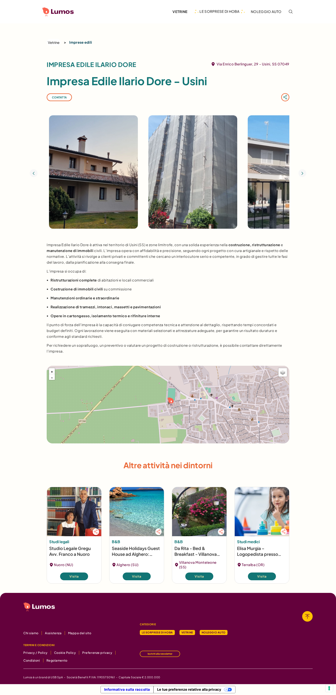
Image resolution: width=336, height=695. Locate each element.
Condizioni (31, 660)
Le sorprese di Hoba (157, 632)
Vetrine (54, 42)
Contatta (59, 97)
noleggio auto (266, 12)
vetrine (179, 12)
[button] (170, 401)
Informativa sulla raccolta (127, 689)
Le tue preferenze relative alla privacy (189, 689)
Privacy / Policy (35, 652)
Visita (74, 576)
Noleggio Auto (214, 632)
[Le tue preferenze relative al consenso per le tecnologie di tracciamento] (329, 688)
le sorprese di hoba (219, 11)
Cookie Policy (65, 652)
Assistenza (53, 633)
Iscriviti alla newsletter (160, 653)
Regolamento (56, 660)
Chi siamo (30, 633)
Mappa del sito (79, 633)
